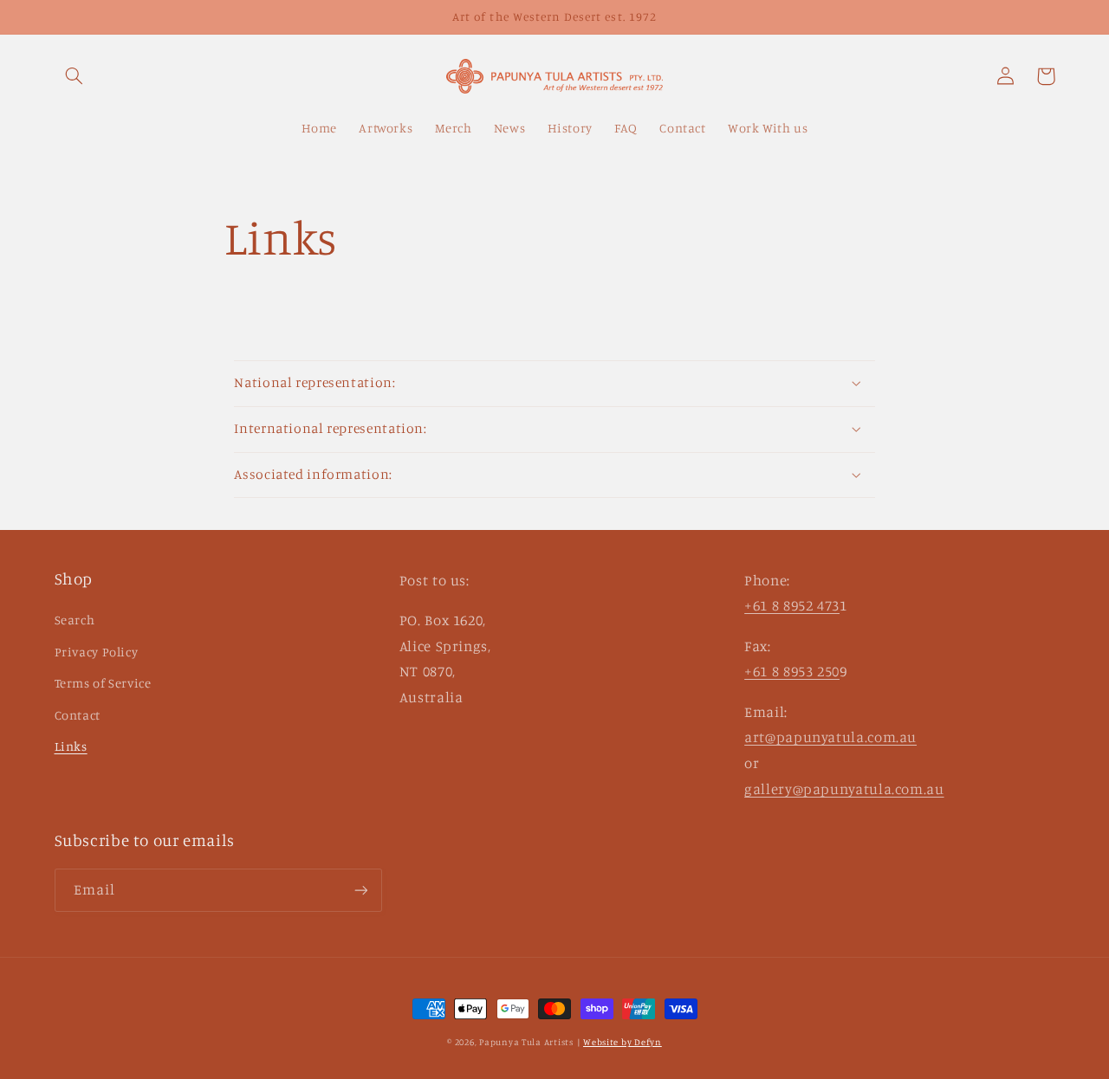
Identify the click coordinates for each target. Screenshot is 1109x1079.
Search (75, 619)
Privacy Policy (97, 651)
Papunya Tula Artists (526, 1042)
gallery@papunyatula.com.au (844, 789)
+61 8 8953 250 (792, 671)
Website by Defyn (622, 1042)
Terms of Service (103, 682)
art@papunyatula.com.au (830, 737)
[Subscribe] (360, 890)
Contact (78, 714)
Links (71, 746)
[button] (74, 76)
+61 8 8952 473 (792, 605)
